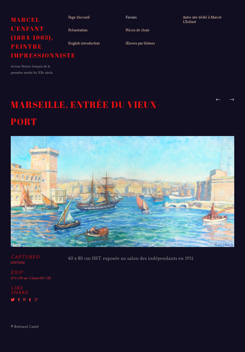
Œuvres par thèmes (140, 43)
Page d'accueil (79, 17)
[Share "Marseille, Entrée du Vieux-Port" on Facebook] (18, 300)
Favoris (131, 17)
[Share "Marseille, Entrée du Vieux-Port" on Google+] (36, 300)
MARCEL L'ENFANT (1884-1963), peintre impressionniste (43, 37)
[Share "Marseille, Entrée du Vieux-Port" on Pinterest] (24, 300)
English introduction (84, 43)
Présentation (78, 30)
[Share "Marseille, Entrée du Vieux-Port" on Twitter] (13, 300)
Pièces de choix (137, 30)
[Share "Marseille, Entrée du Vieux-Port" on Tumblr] (30, 300)
